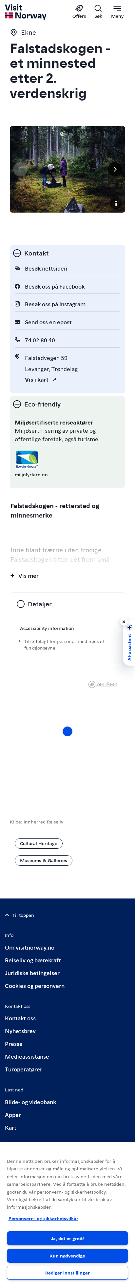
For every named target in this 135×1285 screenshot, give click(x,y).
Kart (10, 1127)
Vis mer (28, 575)
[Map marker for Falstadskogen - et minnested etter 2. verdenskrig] (67, 731)
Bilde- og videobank (30, 1101)
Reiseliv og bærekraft (33, 960)
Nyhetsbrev (20, 1030)
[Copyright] (116, 203)
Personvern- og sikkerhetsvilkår (43, 1218)
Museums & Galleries (43, 860)
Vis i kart (36, 379)
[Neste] (114, 169)
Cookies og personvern (35, 985)
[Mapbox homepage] (102, 684)
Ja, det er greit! (67, 1238)
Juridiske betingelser (32, 972)
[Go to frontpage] (26, 12)
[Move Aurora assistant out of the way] (124, 622)
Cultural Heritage (38, 843)
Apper (13, 1114)
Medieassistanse (27, 1056)
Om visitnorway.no (29, 947)
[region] (67, 738)
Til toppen (23, 915)
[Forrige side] (20, 169)
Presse (14, 1043)
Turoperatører (23, 1069)
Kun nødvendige (67, 1255)
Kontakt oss (20, 1018)
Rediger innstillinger (67, 1273)
